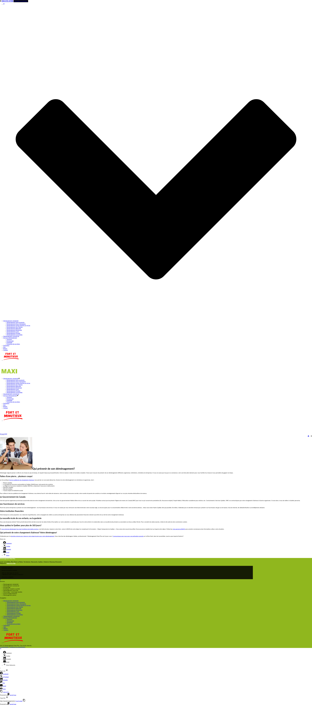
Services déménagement (10, 338)
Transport (9, 339)
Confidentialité (4, 647)
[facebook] (0, 580)
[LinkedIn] (4, 659)
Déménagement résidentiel (10, 321)
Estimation (6, 345)
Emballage (9, 342)
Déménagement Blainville (13, 328)
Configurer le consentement (17, 647)
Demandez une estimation (20, 1)
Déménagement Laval (12, 331)
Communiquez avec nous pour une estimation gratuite (128, 536)
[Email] (4, 662)
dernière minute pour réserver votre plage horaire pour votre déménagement (32, 536)
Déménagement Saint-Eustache (15, 322)
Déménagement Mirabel (13, 333)
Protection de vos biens (13, 344)
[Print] (308, 436)
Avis (4, 347)
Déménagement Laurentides (14, 334)
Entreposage (10, 341)
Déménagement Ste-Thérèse (14, 327)
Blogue (5, 348)
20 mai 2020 (3, 434)
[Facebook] (4, 653)
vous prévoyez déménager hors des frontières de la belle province (19, 529)
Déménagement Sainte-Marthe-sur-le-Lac (18, 325)
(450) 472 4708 (11, 563)
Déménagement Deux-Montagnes (16, 324)
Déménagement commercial (11, 336)
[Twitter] (4, 656)
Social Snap (13, 695)
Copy (18, 701)
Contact (5, 350)
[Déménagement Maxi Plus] (10, 375)
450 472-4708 (7, 1)
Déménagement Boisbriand (14, 330)
